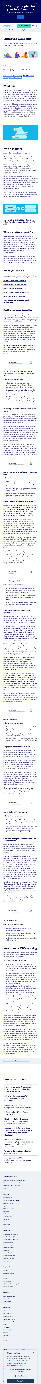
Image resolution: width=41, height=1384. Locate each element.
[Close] (34, 1353)
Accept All (20, 1381)
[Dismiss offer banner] (37, 3)
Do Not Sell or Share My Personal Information (20, 1370)
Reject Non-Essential (20, 1376)
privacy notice (17, 1365)
